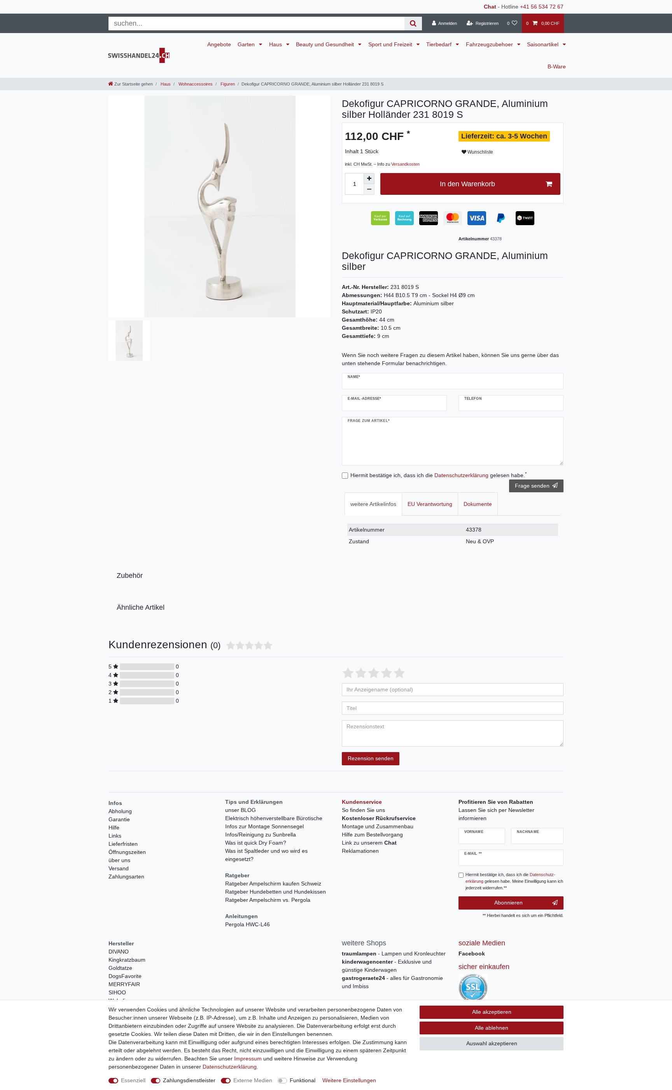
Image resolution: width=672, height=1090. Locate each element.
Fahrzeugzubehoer (490, 44)
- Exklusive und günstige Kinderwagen (387, 966)
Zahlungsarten (126, 876)
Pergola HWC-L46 (247, 924)
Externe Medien (252, 1080)
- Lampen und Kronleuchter (394, 953)
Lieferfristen (123, 844)
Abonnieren (508, 902)
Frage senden (532, 486)
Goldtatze (120, 968)
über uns (119, 860)
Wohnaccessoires (195, 84)
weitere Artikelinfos (373, 504)
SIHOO (117, 992)
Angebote (219, 44)
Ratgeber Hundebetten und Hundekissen (275, 892)
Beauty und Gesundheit (325, 44)
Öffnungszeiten (127, 852)
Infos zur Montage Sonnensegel (264, 826)
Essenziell (133, 1080)
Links (114, 836)
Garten (247, 44)
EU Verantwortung (430, 504)
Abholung (120, 811)
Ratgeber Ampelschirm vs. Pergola (267, 900)
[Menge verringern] (369, 189)
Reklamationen (360, 851)
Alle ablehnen (491, 1028)
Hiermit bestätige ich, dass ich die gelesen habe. (438, 474)
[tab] (373, 503)
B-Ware (557, 66)
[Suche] (413, 23)
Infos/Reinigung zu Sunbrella (260, 834)
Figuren (227, 84)
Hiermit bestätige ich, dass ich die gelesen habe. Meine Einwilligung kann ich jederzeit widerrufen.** (514, 881)
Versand (118, 868)
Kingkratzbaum (126, 960)
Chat (490, 6)
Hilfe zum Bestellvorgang (372, 834)
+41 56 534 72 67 (542, 6)
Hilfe (113, 827)
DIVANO (118, 951)
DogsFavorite (125, 976)
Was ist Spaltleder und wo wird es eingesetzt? (266, 855)
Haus (276, 44)
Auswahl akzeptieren (491, 1043)
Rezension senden (371, 758)
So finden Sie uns (363, 810)
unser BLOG (240, 810)
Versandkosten (405, 164)
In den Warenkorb (467, 184)
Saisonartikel (543, 44)
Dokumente (478, 504)
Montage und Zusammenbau (377, 826)
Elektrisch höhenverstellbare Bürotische (273, 818)
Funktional (302, 1080)
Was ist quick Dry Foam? (255, 843)
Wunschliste (479, 152)
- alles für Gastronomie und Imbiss (392, 982)
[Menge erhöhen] (369, 178)
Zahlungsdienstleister (189, 1080)
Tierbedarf (439, 44)
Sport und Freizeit (391, 44)
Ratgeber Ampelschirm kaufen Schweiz (273, 883)
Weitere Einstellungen (349, 1080)
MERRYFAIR (124, 984)
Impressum (248, 1058)
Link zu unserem (369, 843)
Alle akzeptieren (491, 1012)
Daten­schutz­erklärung (230, 1067)
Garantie (119, 819)
